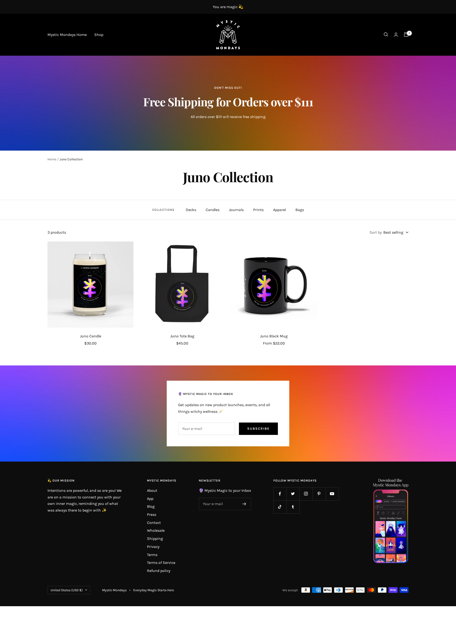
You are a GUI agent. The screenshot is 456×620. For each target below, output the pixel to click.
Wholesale (156, 530)
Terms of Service (161, 562)
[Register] (244, 504)
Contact (154, 522)
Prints (258, 209)
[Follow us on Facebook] (279, 493)
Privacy (153, 546)
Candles (212, 209)
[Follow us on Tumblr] (292, 506)
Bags (299, 209)
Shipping (155, 538)
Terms (152, 554)
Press (151, 514)
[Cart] (406, 34)
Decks (191, 209)
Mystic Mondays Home (67, 34)
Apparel (279, 209)
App (150, 498)
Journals (236, 209)
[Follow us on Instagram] (306, 493)
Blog (151, 506)
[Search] (386, 34)
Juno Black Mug (274, 336)
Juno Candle (90, 336)
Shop (98, 34)
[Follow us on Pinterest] (319, 493)
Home (52, 159)
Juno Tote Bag (182, 336)
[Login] (396, 35)
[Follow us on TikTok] (279, 506)
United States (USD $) (67, 590)
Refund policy (158, 570)
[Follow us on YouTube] (332, 493)
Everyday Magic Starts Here (153, 590)
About (152, 490)
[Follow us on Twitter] (292, 493)
